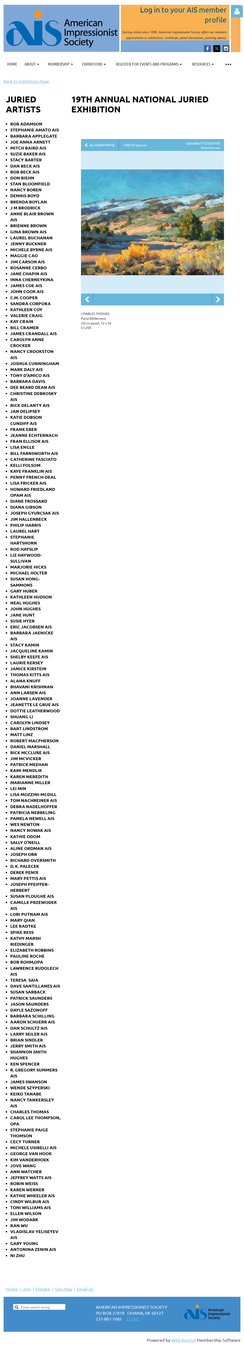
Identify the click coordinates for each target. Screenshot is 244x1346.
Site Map (63, 1288)
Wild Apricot (183, 1339)
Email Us (85, 1288)
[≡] (228, 64)
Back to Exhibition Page (26, 81)
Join (27, 1288)
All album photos (102, 145)
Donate (43, 1288)
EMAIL (133, 1318)
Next (218, 299)
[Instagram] (226, 48)
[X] (216, 48)
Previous (87, 299)
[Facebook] (207, 48)
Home (12, 1288)
